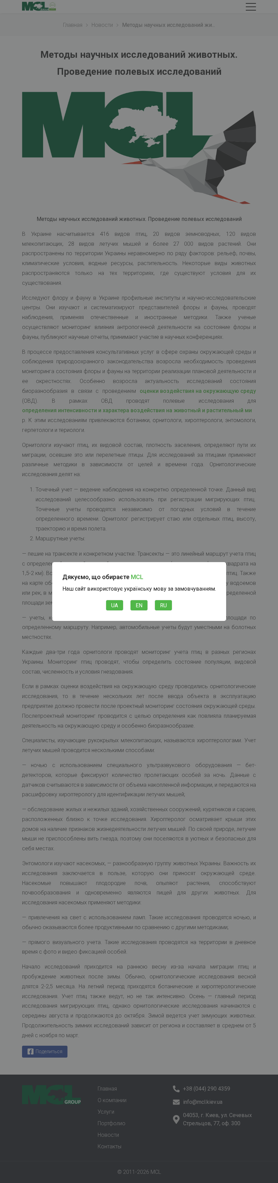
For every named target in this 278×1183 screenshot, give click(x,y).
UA (114, 605)
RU (163, 605)
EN (139, 605)
